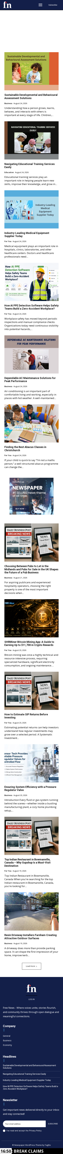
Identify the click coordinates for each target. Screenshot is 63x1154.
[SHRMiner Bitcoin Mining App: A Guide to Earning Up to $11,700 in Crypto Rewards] (31, 618)
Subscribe (53, 1124)
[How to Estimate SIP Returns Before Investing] (31, 691)
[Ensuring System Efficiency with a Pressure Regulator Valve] (31, 763)
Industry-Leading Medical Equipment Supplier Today (27, 1080)
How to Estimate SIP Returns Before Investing (26, 716)
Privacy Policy (35, 1130)
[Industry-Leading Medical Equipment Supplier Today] (31, 209)
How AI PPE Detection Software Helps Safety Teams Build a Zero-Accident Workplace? (31, 307)
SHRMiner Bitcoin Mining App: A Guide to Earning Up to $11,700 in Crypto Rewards (29, 643)
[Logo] (7, 4)
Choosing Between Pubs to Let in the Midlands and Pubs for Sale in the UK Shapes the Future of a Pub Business (31, 569)
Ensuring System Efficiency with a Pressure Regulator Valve (30, 788)
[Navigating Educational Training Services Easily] (31, 140)
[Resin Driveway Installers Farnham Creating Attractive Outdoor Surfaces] (31, 911)
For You (7, 241)
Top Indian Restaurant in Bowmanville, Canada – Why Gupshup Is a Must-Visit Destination (27, 862)
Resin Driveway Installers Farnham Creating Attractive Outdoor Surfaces (30, 936)
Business (8, 103)
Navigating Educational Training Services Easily (29, 165)
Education (9, 172)
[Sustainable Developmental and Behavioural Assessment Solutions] (31, 71)
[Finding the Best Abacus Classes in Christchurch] (31, 423)
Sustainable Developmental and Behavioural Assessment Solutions (31, 96)
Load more (30, 966)
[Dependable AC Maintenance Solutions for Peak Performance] (31, 354)
